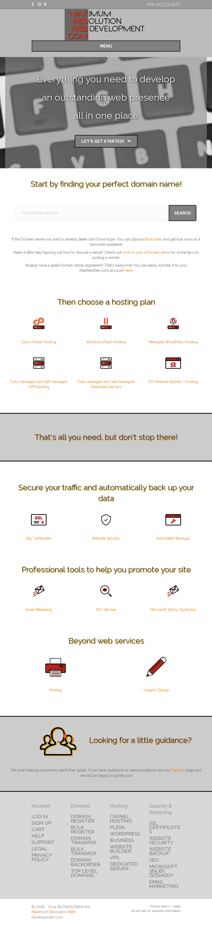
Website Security (106, 538)
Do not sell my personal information (155, 911)
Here (128, 270)
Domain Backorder (85, 862)
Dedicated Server (124, 866)
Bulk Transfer (83, 851)
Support (177, 770)
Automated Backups (173, 538)
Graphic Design (156, 690)
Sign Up (41, 823)
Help (38, 836)
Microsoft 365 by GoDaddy (173, 610)
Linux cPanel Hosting (38, 342)
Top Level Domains (84, 873)
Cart (38, 829)
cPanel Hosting (121, 819)
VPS (114, 857)
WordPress (125, 833)
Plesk (117, 827)
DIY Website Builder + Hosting (173, 382)
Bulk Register (82, 829)
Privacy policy (159, 906)
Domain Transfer (83, 840)
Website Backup (160, 851)
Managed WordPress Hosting (173, 342)
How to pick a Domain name (146, 252)
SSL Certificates (38, 538)
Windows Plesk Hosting (106, 342)
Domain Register (82, 819)
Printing (55, 690)
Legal (39, 848)
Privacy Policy (42, 857)
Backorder (153, 239)
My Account (163, 4)
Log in (40, 816)
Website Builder (121, 849)
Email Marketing (39, 610)
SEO (154, 860)
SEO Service (106, 610)
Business (122, 840)
